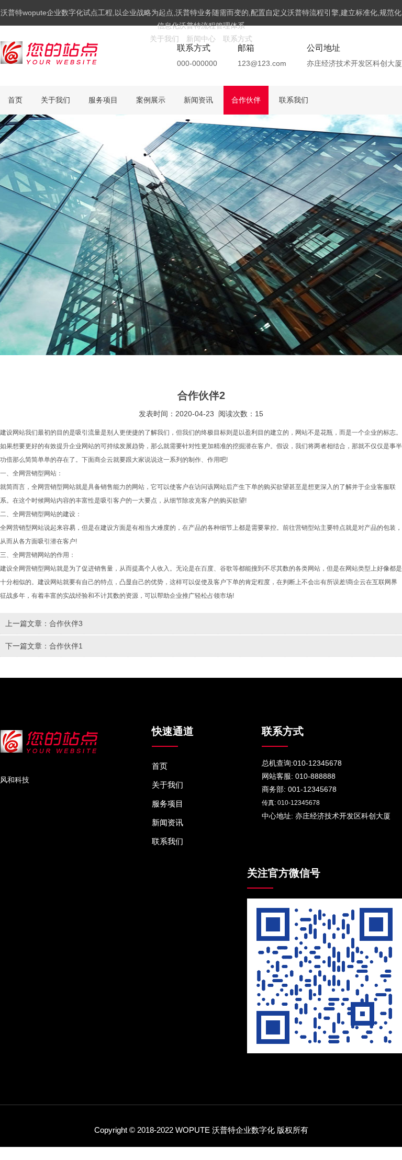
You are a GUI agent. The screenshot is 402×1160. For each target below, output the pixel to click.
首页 (15, 100)
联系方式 (237, 39)
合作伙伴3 (66, 623)
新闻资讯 (198, 100)
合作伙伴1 (66, 646)
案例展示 (150, 100)
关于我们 (164, 39)
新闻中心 (201, 39)
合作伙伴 (246, 100)
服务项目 (103, 100)
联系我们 (293, 100)
